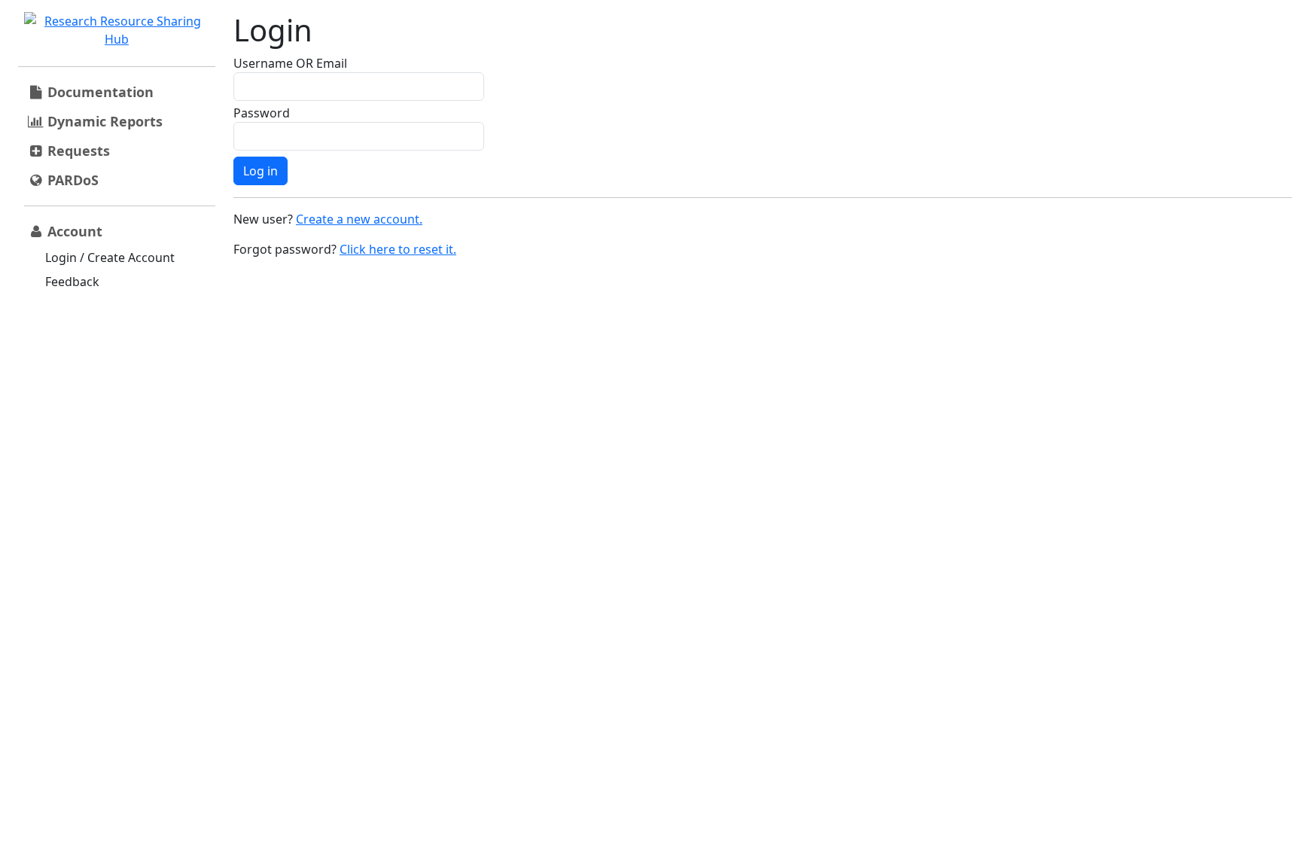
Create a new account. (359, 219)
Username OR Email (290, 63)
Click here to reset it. (398, 249)
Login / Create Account (110, 257)
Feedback (72, 281)
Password (261, 113)
